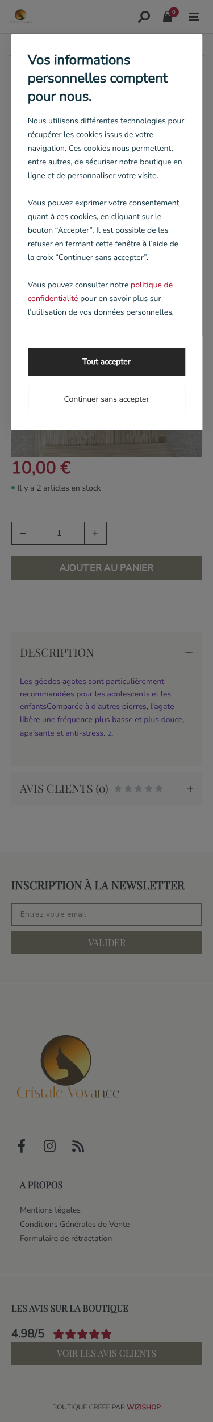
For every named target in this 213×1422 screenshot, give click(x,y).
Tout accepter (106, 361)
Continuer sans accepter (106, 399)
